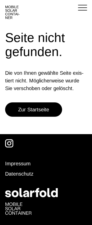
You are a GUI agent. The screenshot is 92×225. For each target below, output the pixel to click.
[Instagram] (9, 143)
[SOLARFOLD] (31, 192)
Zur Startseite (33, 109)
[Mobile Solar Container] (18, 208)
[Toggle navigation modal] (82, 7)
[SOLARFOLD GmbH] (46, 9)
